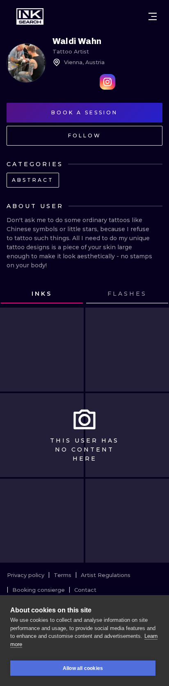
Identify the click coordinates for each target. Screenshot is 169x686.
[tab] (42, 294)
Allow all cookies (83, 668)
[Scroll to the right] (155, 294)
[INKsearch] (29, 16)
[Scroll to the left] (14, 294)
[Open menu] (152, 16)
